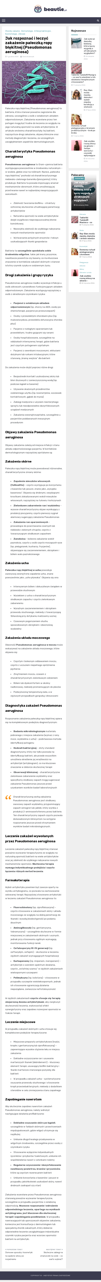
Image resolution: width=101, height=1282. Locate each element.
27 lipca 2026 (86, 241)
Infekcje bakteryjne (42, 31)
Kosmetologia (11, 34)
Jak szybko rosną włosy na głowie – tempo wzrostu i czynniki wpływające (90, 148)
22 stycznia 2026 (88, 283)
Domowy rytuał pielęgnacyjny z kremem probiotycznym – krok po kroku (83, 129)
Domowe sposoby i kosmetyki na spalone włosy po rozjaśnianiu (18, 1255)
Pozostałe (79, 178)
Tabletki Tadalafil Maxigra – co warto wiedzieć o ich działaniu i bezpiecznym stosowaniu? (83, 78)
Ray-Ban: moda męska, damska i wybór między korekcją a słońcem (89, 98)
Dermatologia (27, 31)
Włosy (82, 269)
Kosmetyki (83, 246)
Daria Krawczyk (28, 56)
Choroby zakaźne (12, 31)
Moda (82, 230)
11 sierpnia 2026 (88, 225)
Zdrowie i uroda (85, 272)
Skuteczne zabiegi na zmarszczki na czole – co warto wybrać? (51, 1255)
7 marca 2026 (87, 257)
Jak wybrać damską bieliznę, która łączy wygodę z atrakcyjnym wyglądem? (90, 46)
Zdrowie (21, 34)
